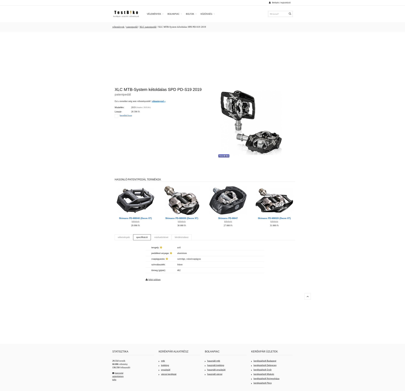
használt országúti (216, 369)
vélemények (118, 27)
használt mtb (213, 361)
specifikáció (142, 237)
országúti (165, 369)
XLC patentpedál (148, 27)
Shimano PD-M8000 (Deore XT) (181, 218)
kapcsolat (119, 373)
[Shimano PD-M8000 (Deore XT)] (181, 186)
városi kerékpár (169, 374)
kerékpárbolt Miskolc (264, 374)
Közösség (207, 14)
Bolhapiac (174, 14)
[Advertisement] (202, 58)
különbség (135, 221)
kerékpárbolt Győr (263, 369)
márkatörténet (161, 237)
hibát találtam (154, 279)
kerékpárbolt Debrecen (265, 365)
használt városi (214, 374)
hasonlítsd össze (126, 115)
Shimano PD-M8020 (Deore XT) (274, 218)
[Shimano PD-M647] (228, 186)
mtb (163, 361)
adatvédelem (118, 376)
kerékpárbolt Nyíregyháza (266, 378)
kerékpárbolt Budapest (265, 361)
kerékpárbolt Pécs (263, 383)
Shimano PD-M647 (228, 218)
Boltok (190, 14)
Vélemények (154, 14)
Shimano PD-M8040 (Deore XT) (135, 218)
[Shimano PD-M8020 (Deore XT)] (274, 186)
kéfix (114, 380)
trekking (165, 365)
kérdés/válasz (182, 237)
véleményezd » (158, 101)
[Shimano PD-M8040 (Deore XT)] (135, 186)
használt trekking (215, 365)
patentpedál (132, 27)
